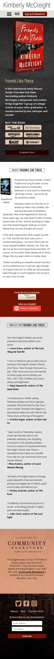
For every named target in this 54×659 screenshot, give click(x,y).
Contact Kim (35, 611)
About (14, 611)
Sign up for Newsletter (35, 13)
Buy (23, 611)
